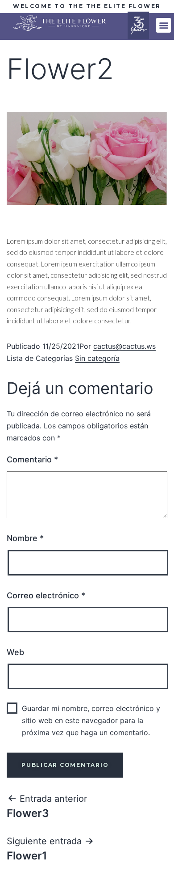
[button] (163, 25)
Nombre (25, 538)
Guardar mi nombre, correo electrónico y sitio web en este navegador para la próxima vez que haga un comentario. (91, 720)
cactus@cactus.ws (124, 346)
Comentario (32, 459)
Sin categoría (97, 358)
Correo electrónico (46, 595)
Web (15, 652)
